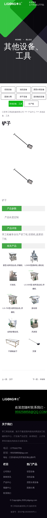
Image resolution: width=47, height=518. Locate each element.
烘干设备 (23, 97)
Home (18, 40)
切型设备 (31, 471)
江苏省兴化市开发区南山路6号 (22, 457)
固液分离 (8, 97)
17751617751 (36, 5)
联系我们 (7, 493)
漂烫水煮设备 (38, 89)
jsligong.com (31, 500)
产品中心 (31, 112)
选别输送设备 (38, 97)
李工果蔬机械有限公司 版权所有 (23, 506)
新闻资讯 (7, 477)
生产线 (31, 104)
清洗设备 (23, 89)
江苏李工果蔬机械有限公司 (13, 112)
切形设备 (8, 89)
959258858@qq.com (31, 412)
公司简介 (7, 471)
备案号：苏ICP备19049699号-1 (23, 512)
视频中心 (7, 488)
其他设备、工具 (15, 104)
